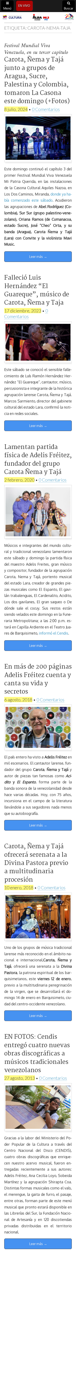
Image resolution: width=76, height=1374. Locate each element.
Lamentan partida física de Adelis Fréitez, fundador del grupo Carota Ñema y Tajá (38, 459)
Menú (7, 8)
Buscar (68, 8)
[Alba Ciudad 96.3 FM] (38, 17)
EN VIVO (24, 6)
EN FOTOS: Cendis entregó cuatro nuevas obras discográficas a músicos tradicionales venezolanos (37, 1054)
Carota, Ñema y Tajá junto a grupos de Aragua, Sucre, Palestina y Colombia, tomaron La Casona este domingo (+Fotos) (37, 81)
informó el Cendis (53, 633)
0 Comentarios (46, 109)
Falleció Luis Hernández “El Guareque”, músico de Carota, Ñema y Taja (36, 290)
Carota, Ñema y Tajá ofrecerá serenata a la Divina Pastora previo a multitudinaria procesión (36, 863)
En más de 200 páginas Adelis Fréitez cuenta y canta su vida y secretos (38, 679)
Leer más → (38, 257)
